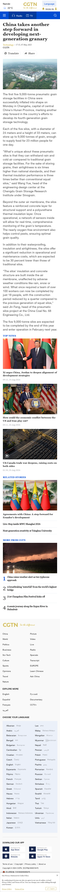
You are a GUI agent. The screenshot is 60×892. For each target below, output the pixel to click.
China (5, 633)
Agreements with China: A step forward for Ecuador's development (28, 516)
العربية (5, 710)
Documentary (36, 699)
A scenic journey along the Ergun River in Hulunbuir (27, 608)
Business (7, 649)
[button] (7, 85)
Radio (19, 15)
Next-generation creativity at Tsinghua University (27, 530)
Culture (6, 660)
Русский (33, 694)
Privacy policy (31, 864)
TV (31, 15)
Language (49, 3)
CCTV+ (33, 704)
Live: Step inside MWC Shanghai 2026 (21, 524)
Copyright (19, 864)
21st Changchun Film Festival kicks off (26, 596)
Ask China (35, 676)
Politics (6, 644)
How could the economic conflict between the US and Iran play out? (29, 419)
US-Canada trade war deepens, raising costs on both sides (30, 464)
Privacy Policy (7, 889)
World (5, 639)
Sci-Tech (7, 655)
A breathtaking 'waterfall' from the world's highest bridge (32, 588)
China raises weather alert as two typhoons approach (28, 578)
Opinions (7, 671)
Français (6, 704)
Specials (34, 655)
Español (6, 699)
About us (42, 864)
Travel (5, 676)
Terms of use (8, 864)
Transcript (34, 660)
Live (32, 644)
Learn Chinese (36, 671)
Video (32, 639)
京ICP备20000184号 (31, 868)
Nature (6, 681)
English (6, 694)
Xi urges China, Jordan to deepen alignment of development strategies (30, 374)
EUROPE (34, 665)
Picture (33, 633)
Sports (6, 665)
